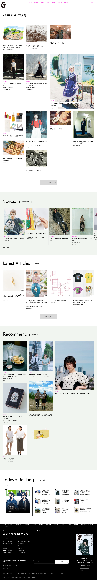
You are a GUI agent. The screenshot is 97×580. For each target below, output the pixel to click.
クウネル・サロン (53, 573)
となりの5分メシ (21, 543)
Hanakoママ (46, 573)
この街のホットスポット (22, 550)
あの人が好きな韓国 (21, 552)
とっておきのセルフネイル (8, 543)
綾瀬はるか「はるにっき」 (8, 552)
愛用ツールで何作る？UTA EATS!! (24, 545)
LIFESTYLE (56, 524)
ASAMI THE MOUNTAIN (7, 550)
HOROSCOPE (84, 524)
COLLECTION (18, 524)
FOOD (63, 524)
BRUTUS (7, 573)
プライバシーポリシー (17, 563)
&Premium (33, 573)
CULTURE (41, 524)
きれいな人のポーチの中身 (8, 545)
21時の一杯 (20, 548)
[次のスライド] (6, 247)
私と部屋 (5, 548)
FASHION (5, 524)
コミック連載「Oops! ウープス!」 (24, 541)
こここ (58, 573)
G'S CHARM (26, 524)
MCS (62, 573)
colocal (41, 573)
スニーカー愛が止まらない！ (8, 541)
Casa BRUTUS (23, 573)
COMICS (69, 524)
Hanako (28, 573)
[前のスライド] (4, 247)
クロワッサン (17, 573)
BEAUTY (34, 524)
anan (4, 573)
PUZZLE (91, 524)
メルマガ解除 (5, 568)
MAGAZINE (5, 527)
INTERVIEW (48, 524)
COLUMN (76, 524)
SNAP (11, 524)
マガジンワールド (22, 577)
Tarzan (37, 573)
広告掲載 (28, 577)
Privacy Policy (34, 577)
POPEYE (11, 573)
